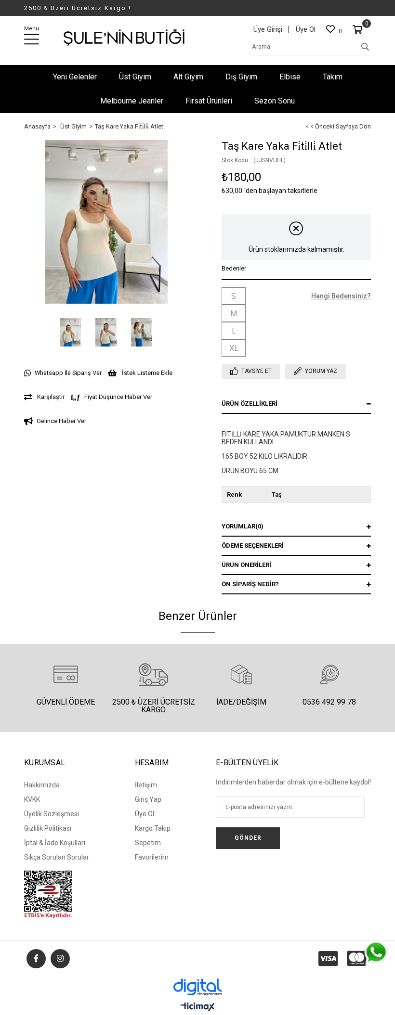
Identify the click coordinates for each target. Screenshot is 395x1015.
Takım (332, 76)
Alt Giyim (188, 76)
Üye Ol (306, 29)
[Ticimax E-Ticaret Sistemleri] (198, 1007)
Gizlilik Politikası (47, 828)
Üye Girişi (267, 29)
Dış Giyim (241, 76)
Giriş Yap (148, 799)
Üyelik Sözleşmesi (51, 814)
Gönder (248, 838)
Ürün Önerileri (246, 564)
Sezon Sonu (274, 100)
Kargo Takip (153, 828)
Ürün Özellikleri (249, 403)
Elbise (290, 76)
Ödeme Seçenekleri (253, 545)
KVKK (32, 799)
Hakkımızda (42, 785)
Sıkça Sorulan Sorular (56, 857)
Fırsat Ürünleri (208, 100)
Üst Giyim (135, 76)
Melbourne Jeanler (131, 100)
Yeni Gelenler (75, 76)
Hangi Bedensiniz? (341, 296)
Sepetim (148, 843)
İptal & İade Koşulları (54, 843)
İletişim (146, 785)
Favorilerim (152, 857)
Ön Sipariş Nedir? (250, 584)
